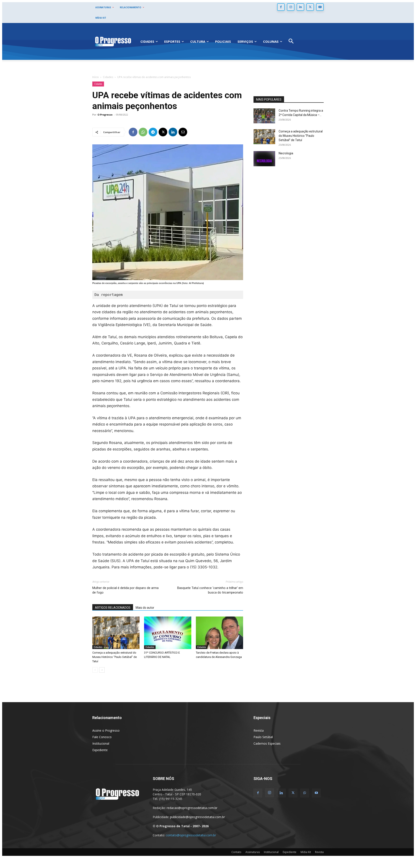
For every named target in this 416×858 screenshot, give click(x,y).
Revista (259, 730)
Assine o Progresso (106, 730)
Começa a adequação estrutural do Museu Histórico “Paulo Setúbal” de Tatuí (114, 657)
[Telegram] (153, 132)
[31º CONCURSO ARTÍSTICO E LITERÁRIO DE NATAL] (167, 633)
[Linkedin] (300, 7)
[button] (291, 42)
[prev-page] (95, 670)
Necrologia (286, 153)
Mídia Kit (306, 852)
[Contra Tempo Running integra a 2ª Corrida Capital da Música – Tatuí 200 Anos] (264, 115)
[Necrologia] (264, 158)
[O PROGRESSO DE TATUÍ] (113, 41)
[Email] (183, 132)
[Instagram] (290, 7)
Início (95, 77)
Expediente (100, 750)
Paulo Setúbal (263, 737)
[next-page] (102, 670)
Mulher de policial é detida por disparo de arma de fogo (125, 590)
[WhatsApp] (143, 132)
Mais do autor (145, 607)
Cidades (108, 77)
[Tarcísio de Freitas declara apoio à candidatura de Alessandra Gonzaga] (219, 633)
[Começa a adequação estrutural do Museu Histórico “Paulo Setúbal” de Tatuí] (116, 633)
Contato (236, 852)
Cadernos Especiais (267, 743)
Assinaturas (252, 852)
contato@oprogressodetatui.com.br (191, 835)
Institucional (100, 743)
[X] (310, 7)
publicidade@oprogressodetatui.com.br (197, 817)
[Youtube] (320, 7)
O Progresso (105, 114)
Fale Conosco (102, 737)
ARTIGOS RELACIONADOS (112, 607)
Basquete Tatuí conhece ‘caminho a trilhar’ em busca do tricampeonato (210, 590)
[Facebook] (281, 7)
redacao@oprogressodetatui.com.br (192, 808)
